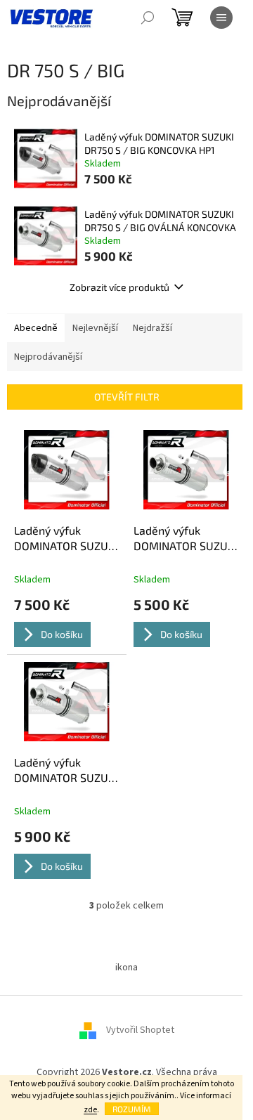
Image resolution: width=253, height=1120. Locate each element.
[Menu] (221, 18)
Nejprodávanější (48, 357)
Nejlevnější (95, 328)
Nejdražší (152, 328)
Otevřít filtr (127, 397)
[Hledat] (148, 18)
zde (90, 1110)
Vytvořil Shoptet (140, 1030)
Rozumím (131, 1109)
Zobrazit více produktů (119, 287)
